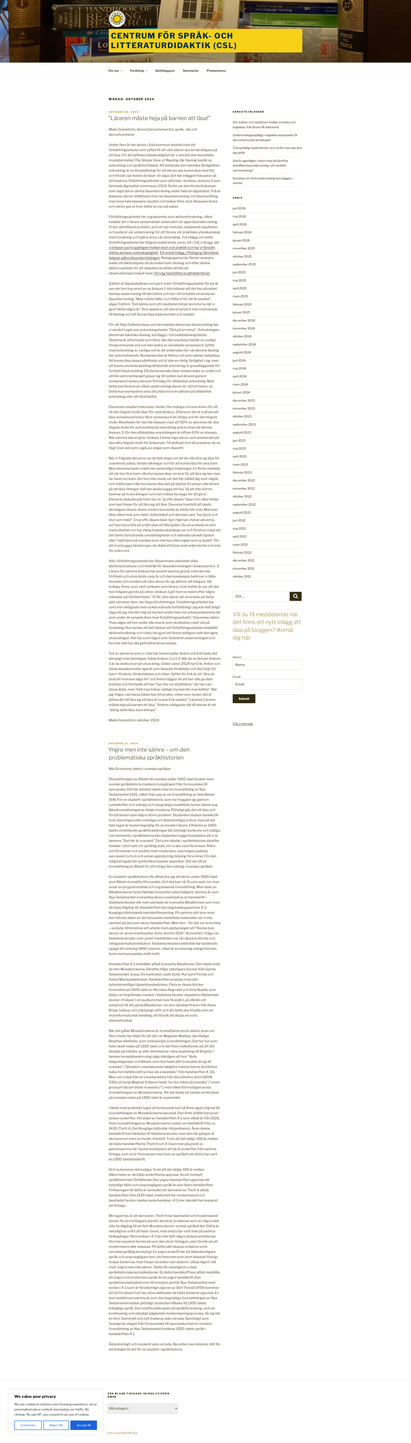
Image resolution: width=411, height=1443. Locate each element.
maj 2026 (239, 216)
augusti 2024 (242, 352)
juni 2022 (239, 520)
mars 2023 (240, 464)
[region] (56, 1411)
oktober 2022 (242, 496)
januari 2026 (241, 240)
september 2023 (244, 424)
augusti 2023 (242, 432)
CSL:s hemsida (243, 723)
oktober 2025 (242, 256)
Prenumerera (216, 70)
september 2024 (244, 344)
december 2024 (244, 320)
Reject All (56, 1425)
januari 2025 (241, 312)
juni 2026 (239, 208)
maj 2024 (239, 368)
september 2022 (244, 504)
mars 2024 (240, 384)
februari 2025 (242, 304)
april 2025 (240, 288)
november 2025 (244, 248)
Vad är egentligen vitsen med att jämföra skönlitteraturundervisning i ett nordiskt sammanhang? (260, 165)
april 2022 (239, 536)
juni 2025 (239, 272)
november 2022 (244, 488)
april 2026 (240, 224)
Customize (28, 1425)
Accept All (84, 1425)
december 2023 (244, 400)
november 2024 (244, 328)
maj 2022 (239, 528)
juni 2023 (239, 440)
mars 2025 (240, 296)
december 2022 (244, 480)
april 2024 (240, 376)
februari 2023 (242, 472)
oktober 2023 (242, 416)
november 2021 (244, 568)
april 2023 (240, 456)
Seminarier (191, 70)
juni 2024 (239, 360)
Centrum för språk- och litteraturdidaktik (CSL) (174, 40)
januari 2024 (241, 392)
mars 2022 (240, 544)
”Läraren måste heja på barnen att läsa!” (159, 118)
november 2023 (244, 408)
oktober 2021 (242, 576)
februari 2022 (242, 552)
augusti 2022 (242, 512)
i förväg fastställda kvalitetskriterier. (181, 273)
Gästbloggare (165, 70)
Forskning (137, 70)
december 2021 (244, 560)
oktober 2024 (242, 336)
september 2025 (244, 264)
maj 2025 (239, 280)
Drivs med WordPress (122, 1433)
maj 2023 (239, 448)
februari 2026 (242, 232)
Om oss (113, 70)
